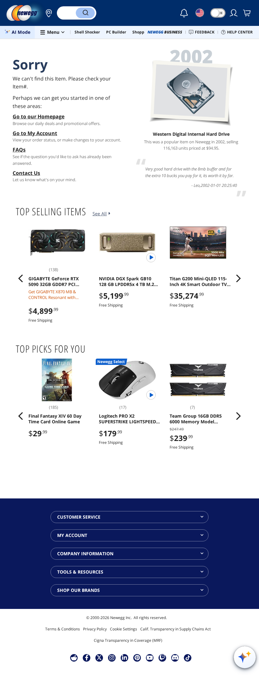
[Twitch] (162, 657)
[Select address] (47, 13)
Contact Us (26, 173)
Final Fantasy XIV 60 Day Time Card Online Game (54, 419)
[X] (99, 657)
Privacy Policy (95, 629)
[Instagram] (111, 657)
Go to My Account (35, 133)
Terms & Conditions (62, 629)
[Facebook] (86, 657)
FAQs (19, 149)
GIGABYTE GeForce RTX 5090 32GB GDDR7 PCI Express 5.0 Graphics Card (56, 281)
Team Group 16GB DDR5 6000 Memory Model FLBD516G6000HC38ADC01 (198, 419)
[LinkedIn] (124, 657)
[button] (47, 13)
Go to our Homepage (38, 116)
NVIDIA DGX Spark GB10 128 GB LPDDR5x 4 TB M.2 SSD (126, 281)
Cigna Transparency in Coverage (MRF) (128, 640)
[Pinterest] (137, 657)
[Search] (85, 13)
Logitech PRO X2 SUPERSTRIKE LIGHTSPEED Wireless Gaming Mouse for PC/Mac (129, 419)
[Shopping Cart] (247, 13)
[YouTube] (150, 657)
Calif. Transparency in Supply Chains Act (175, 629)
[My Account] (234, 13)
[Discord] (175, 657)
